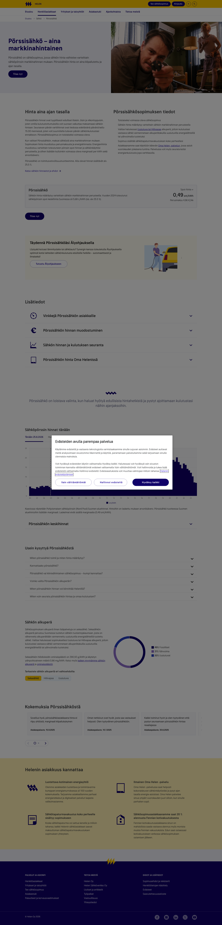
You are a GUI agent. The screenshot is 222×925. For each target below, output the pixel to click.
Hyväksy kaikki (150, 482)
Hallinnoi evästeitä (111, 482)
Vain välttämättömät (73, 482)
